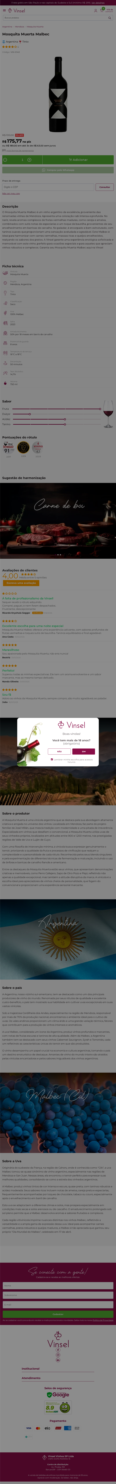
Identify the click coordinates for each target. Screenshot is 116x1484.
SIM (83, 751)
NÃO (59, 751)
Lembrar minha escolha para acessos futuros (73, 760)
